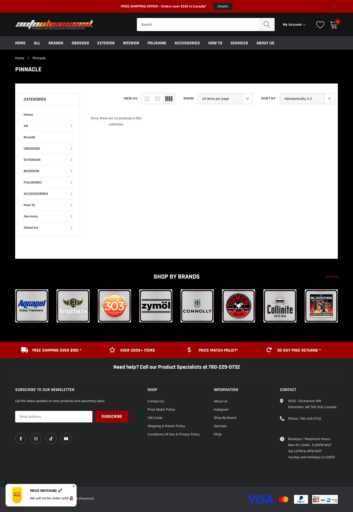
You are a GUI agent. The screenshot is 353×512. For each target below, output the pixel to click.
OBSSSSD (80, 43)
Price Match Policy (161, 409)
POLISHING (157, 43)
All (37, 43)
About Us (265, 43)
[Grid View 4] (169, 98)
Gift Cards (155, 418)
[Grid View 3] (157, 98)
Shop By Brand (225, 418)
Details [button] (223, 6)
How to (215, 43)
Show (188, 98)
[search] (266, 24)
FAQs (218, 434)
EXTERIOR (106, 43)
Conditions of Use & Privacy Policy (174, 434)
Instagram (221, 409)
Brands (56, 43)
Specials (220, 426)
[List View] (147, 98)
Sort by (268, 98)
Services (239, 43)
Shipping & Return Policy (166, 426)
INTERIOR (131, 43)
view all (331, 277)
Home (20, 43)
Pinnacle (39, 58)
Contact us (156, 401)
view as (130, 98)
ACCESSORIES (187, 43)
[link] (20, 438)
